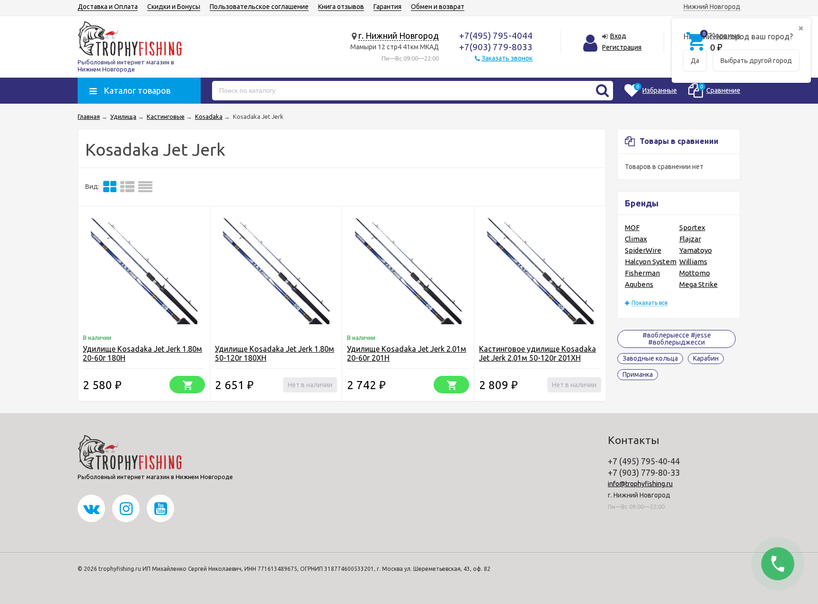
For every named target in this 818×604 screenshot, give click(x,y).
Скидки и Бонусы (173, 6)
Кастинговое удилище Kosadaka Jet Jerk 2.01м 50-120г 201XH (537, 353)
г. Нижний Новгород (398, 35)
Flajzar (690, 239)
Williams (693, 262)
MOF (632, 227)
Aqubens (639, 284)
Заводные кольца (650, 358)
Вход (618, 36)
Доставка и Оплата (108, 6)
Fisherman (642, 273)
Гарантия (387, 6)
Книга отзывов (341, 6)
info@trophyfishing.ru (640, 484)
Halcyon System (650, 262)
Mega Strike (698, 284)
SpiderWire (643, 250)
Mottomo (694, 273)
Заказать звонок (507, 58)
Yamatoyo (695, 250)
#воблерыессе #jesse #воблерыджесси (676, 338)
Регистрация (621, 47)
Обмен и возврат (437, 6)
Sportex (692, 227)
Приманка (637, 374)
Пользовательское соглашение (259, 6)
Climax (636, 239)
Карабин (706, 358)
